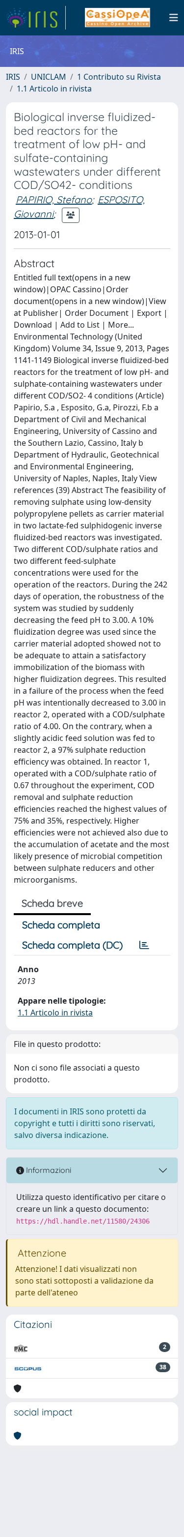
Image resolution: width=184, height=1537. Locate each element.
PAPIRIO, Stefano (54, 199)
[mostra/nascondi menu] (173, 18)
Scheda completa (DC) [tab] (72, 945)
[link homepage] (36, 18)
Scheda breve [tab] (52, 903)
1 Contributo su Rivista (119, 76)
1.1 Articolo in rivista (54, 88)
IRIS (13, 76)
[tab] (144, 945)
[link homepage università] (117, 18)
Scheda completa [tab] (61, 925)
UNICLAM (48, 76)
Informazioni (47, 1170)
